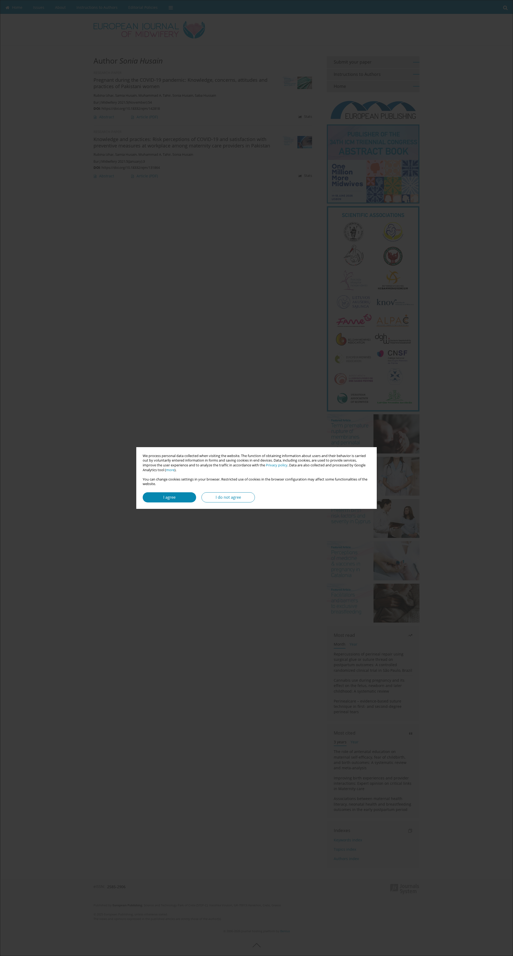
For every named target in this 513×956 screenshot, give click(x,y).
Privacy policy (276, 465)
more (170, 470)
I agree (169, 497)
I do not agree (228, 497)
